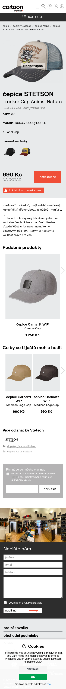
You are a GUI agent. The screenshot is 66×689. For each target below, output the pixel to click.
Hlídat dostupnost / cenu (25, 190)
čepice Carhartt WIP (32, 326)
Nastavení (33, 668)
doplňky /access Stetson (21, 446)
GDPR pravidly (33, 602)
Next (62, 270)
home (6, 25)
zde (48, 683)
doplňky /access (22, 25)
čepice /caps (42, 25)
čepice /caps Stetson (19, 451)
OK (33, 676)
